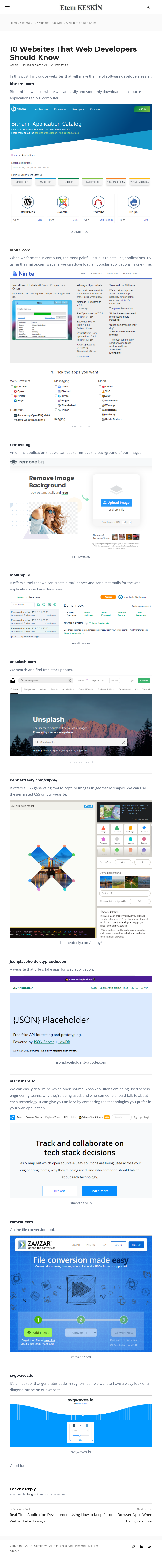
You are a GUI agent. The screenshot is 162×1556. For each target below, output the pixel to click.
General (25, 23)
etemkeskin (61, 65)
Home (14, 23)
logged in (33, 1494)
